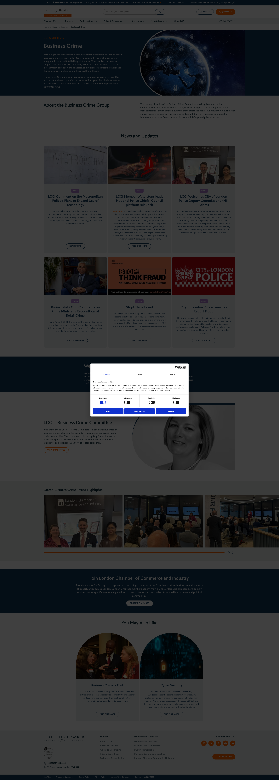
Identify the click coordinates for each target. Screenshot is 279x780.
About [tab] (172, 375)
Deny (108, 411)
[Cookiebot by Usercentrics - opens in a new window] (176, 367)
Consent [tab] (107, 375)
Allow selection (139, 411)
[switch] (127, 402)
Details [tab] (139, 375)
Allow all (171, 411)
